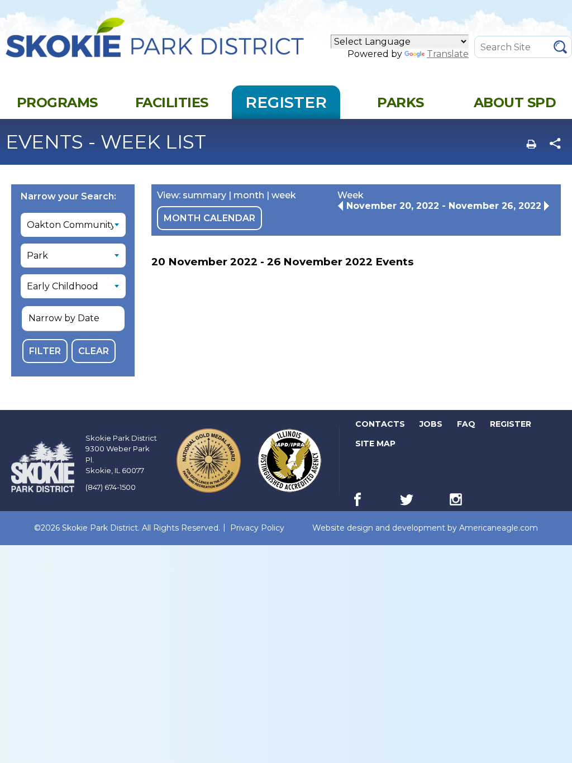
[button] (73, 318)
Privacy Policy (257, 528)
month (248, 195)
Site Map (375, 443)
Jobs (432, 426)
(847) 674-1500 (110, 487)
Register (511, 426)
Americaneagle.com (498, 528)
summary (204, 195)
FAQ (466, 424)
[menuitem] (57, 102)
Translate (448, 54)
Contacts (380, 424)
